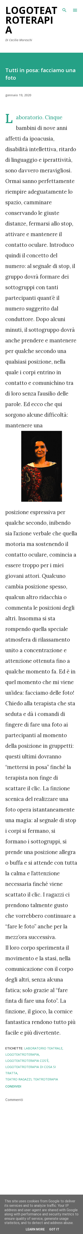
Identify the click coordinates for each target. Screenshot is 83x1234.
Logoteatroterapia (31, 20)
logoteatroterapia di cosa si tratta (30, 1070)
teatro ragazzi (18, 1079)
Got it (54, 1229)
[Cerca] (64, 8)
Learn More (35, 1229)
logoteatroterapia (22, 1054)
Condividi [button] (13, 1086)
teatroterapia (45, 1079)
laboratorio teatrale (43, 1048)
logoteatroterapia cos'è (26, 1061)
